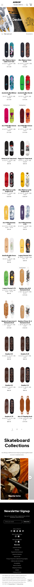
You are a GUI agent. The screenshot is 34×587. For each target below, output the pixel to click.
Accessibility (17, 563)
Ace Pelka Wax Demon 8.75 (9, 126)
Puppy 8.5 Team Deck (25, 158)
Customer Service (17, 547)
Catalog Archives (17, 572)
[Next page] (22, 429)
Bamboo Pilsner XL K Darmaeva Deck (25, 322)
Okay (29, 580)
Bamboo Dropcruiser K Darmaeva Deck (9, 322)
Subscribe (26, 521)
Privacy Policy (11, 584)
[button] (2, 5)
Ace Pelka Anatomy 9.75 (9, 223)
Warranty (17, 549)
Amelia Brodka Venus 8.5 (9, 256)
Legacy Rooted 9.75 (9, 288)
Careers (17, 570)
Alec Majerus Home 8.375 (25, 60)
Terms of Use (17, 556)
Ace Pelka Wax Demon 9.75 (25, 126)
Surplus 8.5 (9, 385)
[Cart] (31, 5)
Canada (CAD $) (18, 5)
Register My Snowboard (17, 552)
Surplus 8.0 (9, 354)
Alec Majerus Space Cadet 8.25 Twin (9, 60)
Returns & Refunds (17, 554)
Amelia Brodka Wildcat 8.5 (9, 93)
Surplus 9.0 (25, 385)
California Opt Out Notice (17, 561)
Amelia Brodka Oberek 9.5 (25, 93)
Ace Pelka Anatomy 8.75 (25, 223)
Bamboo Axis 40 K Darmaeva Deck (25, 289)
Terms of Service (17, 565)
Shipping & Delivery (17, 567)
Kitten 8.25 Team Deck (9, 158)
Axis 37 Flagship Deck (25, 416)
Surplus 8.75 (9, 416)
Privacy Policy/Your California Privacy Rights (17, 558)
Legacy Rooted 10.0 (24, 255)
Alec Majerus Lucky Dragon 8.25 (9, 190)
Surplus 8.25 (25, 354)
